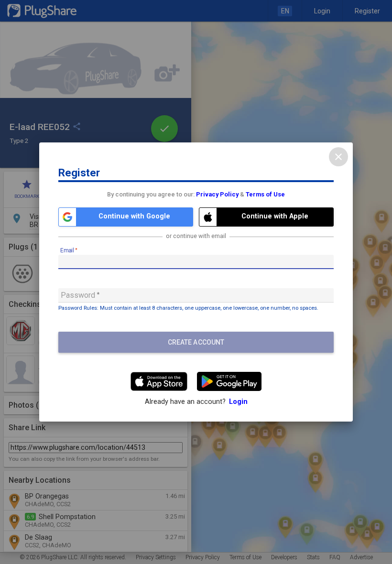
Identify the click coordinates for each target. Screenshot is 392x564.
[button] (125, 217)
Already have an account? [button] (196, 402)
